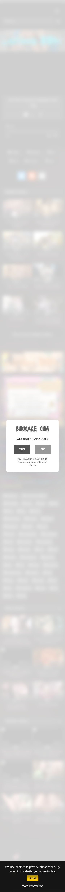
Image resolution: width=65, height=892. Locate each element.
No (43, 449)
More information (32, 886)
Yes (22, 449)
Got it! (33, 878)
